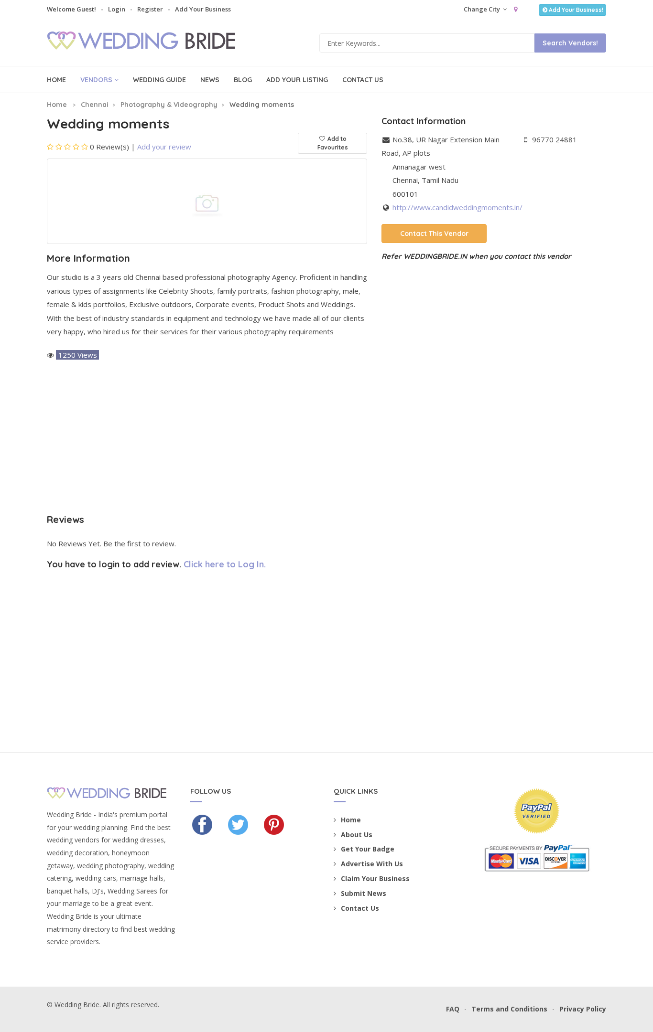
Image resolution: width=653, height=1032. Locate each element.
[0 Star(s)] (67, 146)
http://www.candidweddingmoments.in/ (457, 207)
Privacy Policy (582, 1008)
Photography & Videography (169, 104)
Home (56, 79)
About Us (356, 834)
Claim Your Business (375, 878)
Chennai (95, 104)
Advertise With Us (372, 863)
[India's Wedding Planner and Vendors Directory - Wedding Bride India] (148, 42)
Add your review (164, 146)
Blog (243, 79)
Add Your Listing (297, 79)
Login (116, 9)
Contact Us (362, 79)
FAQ (452, 1008)
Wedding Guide (159, 79)
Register (150, 9)
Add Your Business (203, 9)
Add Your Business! (576, 9)
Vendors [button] (96, 79)
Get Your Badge (367, 848)
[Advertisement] (207, 438)
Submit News (363, 893)
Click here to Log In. (225, 564)
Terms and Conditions (509, 1008)
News (209, 79)
